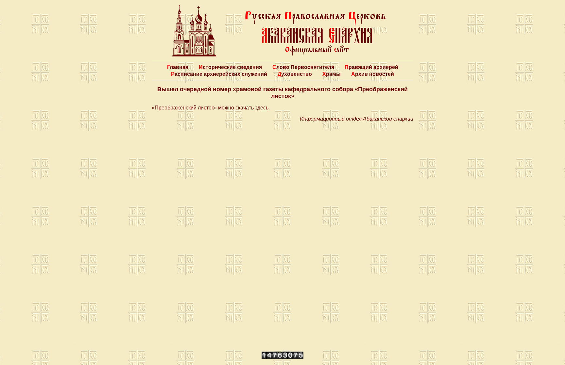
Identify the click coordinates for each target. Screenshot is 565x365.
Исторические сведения (230, 67)
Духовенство (295, 74)
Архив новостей (372, 74)
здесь (261, 107)
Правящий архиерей (371, 67)
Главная (177, 67)
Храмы (331, 74)
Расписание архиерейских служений (219, 74)
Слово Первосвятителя (303, 67)
